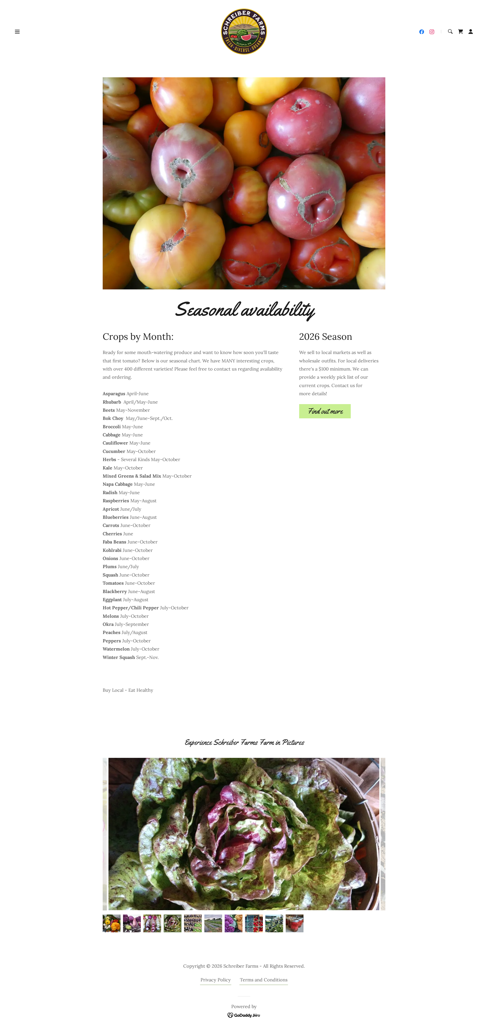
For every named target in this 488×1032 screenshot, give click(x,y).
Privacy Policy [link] (216, 980)
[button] (17, 31)
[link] (244, 31)
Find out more (325, 411)
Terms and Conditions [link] (263, 980)
